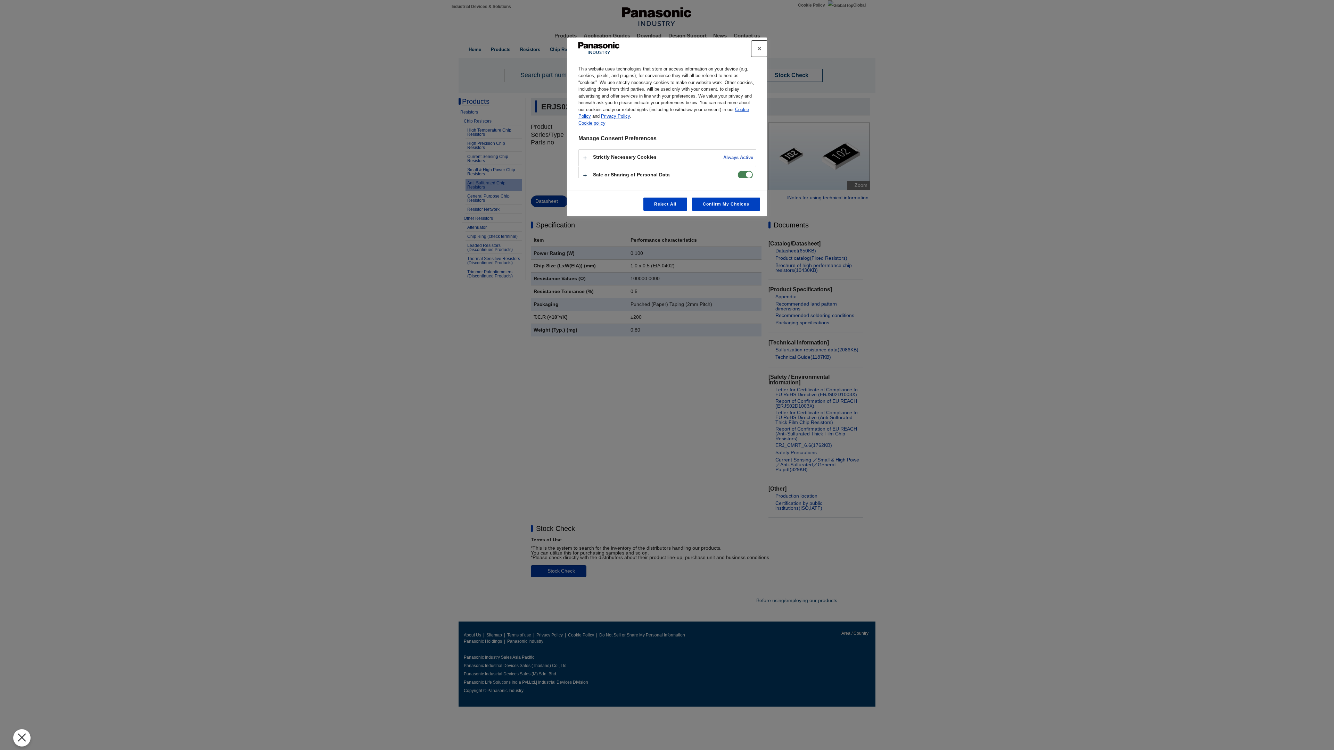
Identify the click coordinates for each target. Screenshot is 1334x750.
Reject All (665, 204)
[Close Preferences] (22, 738)
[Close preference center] (759, 48)
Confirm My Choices (726, 204)
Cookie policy (592, 123)
